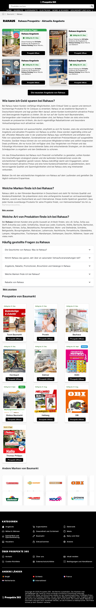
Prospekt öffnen (33, 53)
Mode (69, 531)
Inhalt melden (72, 557)
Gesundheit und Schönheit (47, 531)
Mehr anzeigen (8, 210)
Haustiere (10, 542)
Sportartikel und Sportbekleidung (12, 536)
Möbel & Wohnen (60, 10)
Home (9, 10)
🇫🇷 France (67, 577)
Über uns (40, 557)
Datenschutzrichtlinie (45, 562)
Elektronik (45, 10)
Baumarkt (10, 14)
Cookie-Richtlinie (13, 562)
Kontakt (9, 557)
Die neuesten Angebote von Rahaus (48, 92)
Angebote (18, 10)
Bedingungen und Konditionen (79, 562)
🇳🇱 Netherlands (8, 581)
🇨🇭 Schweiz (37, 577)
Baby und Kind (73, 536)
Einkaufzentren (42, 542)
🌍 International (39, 581)
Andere (70, 542)
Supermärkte (31, 10)
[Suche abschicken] (92, 6)
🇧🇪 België (6, 577)
